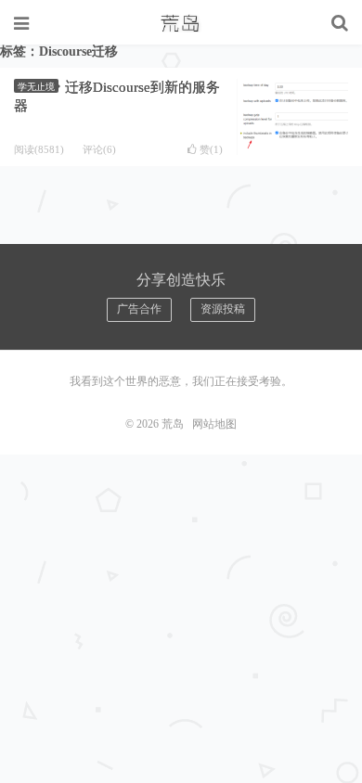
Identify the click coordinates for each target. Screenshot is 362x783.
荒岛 (181, 23)
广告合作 (139, 308)
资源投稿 (222, 308)
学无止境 (36, 87)
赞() (211, 150)
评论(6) (99, 149)
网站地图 (214, 423)
